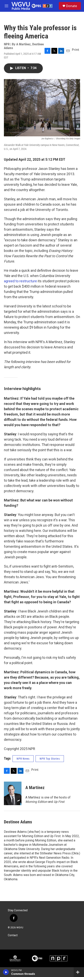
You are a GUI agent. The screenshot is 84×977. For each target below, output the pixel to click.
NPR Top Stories (50, 758)
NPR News (23, 758)
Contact (13, 935)
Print (75, 49)
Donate (71, 6)
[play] (6, 972)
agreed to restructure (20, 281)
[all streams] (79, 972)
